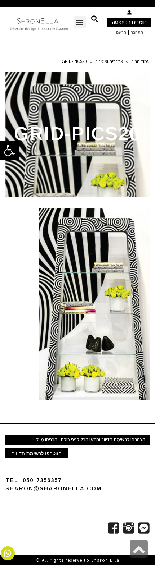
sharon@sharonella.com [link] (53, 488)
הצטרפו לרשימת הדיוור (37, 453)
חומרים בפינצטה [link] (129, 22)
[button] (94, 18)
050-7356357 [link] (42, 480)
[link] (9, 150)
